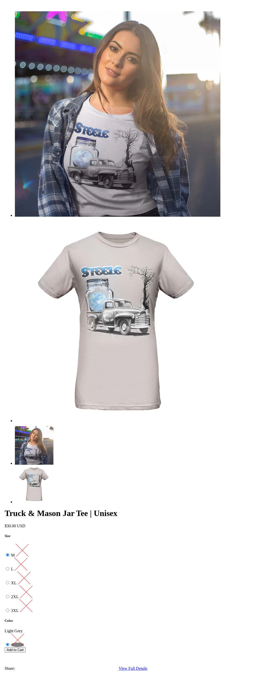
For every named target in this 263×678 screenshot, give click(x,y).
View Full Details (133, 668)
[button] (118, 655)
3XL (15, 610)
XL (14, 583)
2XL (15, 597)
